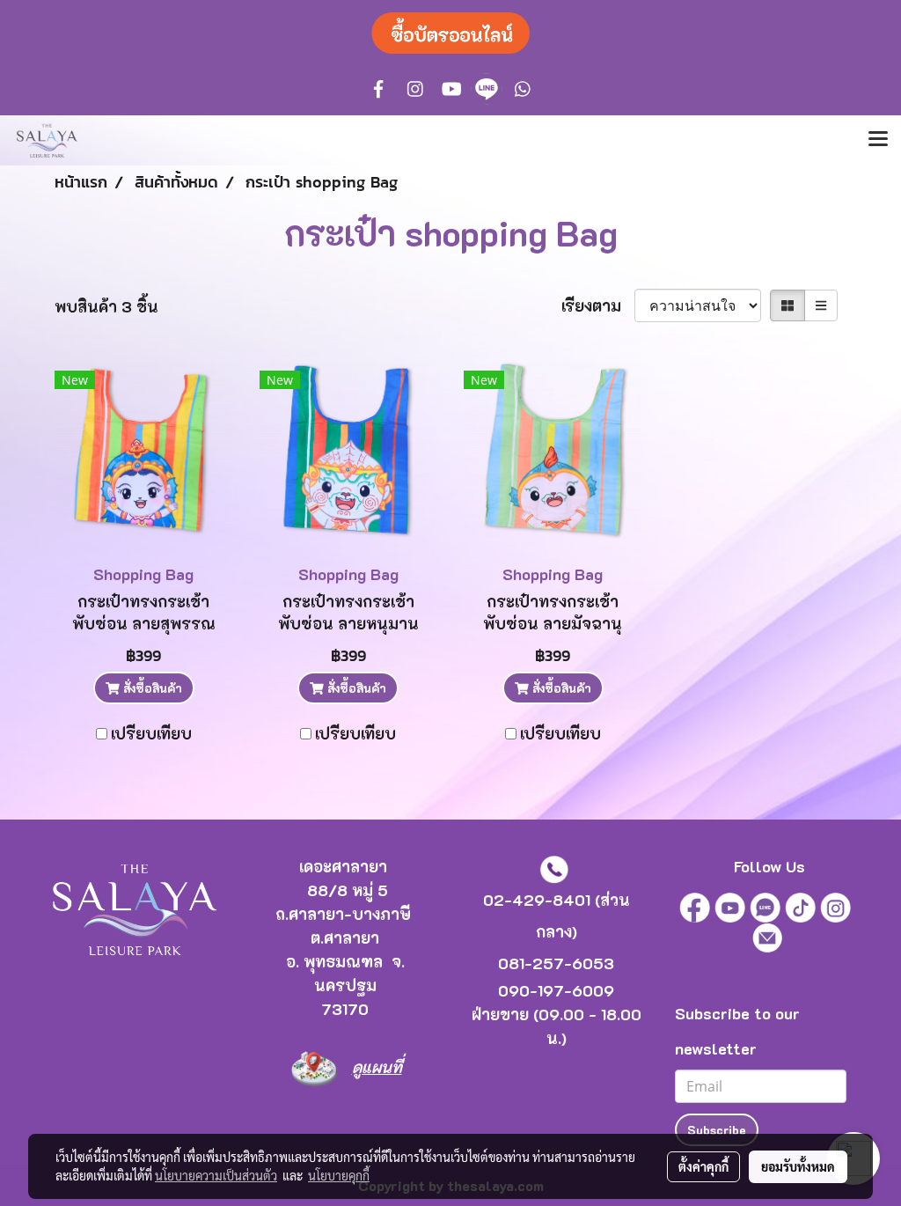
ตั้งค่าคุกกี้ (703, 1166)
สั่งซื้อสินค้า (151, 688)
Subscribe (716, 1129)
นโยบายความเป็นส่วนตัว (216, 1175)
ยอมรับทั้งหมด (798, 1166)
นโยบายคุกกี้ (339, 1175)
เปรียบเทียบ (151, 733)
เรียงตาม (597, 305)
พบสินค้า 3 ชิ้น (106, 306)
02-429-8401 (536, 899)
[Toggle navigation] (878, 140)
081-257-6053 (556, 963)
